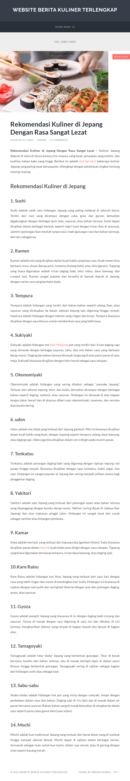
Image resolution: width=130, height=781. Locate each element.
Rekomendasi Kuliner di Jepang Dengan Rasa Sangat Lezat (56, 128)
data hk (45, 547)
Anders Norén (101, 772)
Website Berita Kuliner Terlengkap (65, 10)
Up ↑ (117, 772)
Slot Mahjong (59, 345)
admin (41, 140)
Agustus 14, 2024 (21, 140)
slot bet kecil (87, 161)
